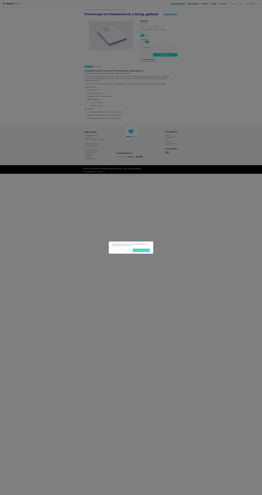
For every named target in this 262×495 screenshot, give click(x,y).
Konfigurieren (127, 250)
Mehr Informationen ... (127, 245)
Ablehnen (117, 250)
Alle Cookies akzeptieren (141, 250)
